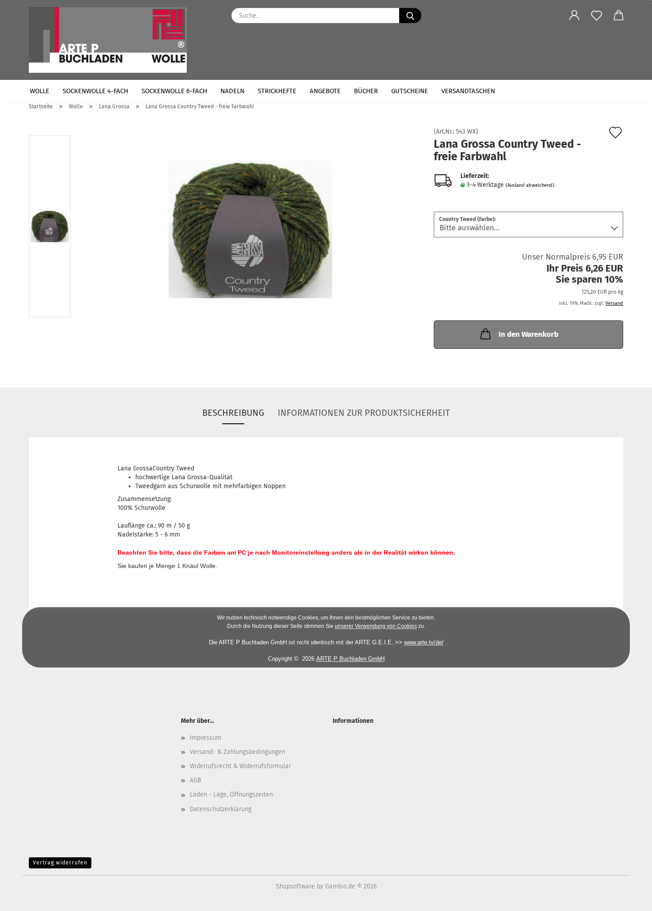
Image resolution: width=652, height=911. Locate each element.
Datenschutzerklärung (220, 809)
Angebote (325, 91)
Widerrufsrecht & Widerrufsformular (240, 766)
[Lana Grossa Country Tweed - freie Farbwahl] (250, 228)
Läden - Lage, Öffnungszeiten (231, 794)
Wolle (39, 91)
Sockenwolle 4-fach (95, 91)
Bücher (366, 91)
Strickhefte (277, 91)
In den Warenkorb (528, 334)
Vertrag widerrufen (60, 863)
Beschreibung (233, 412)
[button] (574, 15)
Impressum (205, 737)
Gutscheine (409, 91)
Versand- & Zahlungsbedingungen (237, 752)
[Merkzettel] (596, 15)
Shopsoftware (295, 886)
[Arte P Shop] (111, 40)
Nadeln (232, 91)
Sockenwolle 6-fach (174, 91)
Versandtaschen (468, 91)
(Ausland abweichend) (530, 185)
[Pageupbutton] (627, 897)
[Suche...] (410, 15)
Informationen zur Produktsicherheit (364, 412)
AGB (195, 780)
